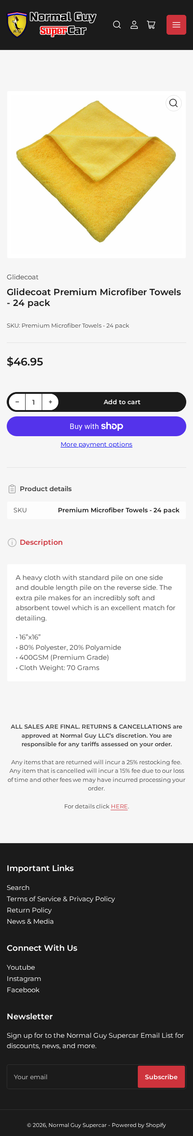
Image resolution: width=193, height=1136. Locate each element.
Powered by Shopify (139, 1125)
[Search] (117, 25)
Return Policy (29, 910)
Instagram (24, 978)
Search (18, 887)
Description (41, 542)
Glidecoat (23, 277)
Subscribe (161, 1077)
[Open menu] (176, 25)
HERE (119, 806)
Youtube (21, 967)
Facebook (23, 989)
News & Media (30, 921)
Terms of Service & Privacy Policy (61, 898)
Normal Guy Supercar (77, 1125)
